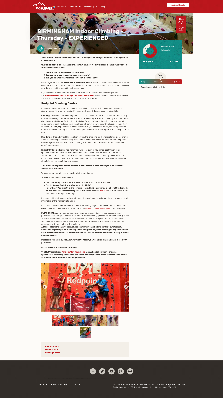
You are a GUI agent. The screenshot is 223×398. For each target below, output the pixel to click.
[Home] (43, 12)
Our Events (61, 7)
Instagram (121, 371)
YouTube (111, 371)
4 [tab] (85, 309)
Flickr (130, 371)
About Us (74, 7)
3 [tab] (82, 309)
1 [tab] (75, 309)
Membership (89, 7)
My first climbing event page (97, 208)
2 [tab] (78, 309)
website (103, 191)
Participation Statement (73, 252)
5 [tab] (89, 309)
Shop (103, 7)
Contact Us (75, 384)
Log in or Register (178, 5)
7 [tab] (96, 309)
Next (126, 287)
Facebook (93, 371)
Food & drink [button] (51, 349)
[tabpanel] (85, 287)
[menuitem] (61, 6)
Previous (45, 287)
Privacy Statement (59, 384)
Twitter (102, 371)
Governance (42, 384)
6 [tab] (92, 309)
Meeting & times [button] (52, 353)
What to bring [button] (51, 346)
